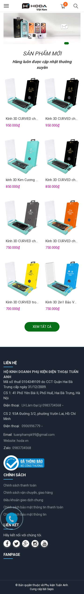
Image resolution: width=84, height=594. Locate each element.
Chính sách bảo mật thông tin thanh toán (33, 507)
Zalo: (7, 448)
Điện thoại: (12, 405)
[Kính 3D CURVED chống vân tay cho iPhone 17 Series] (61, 218)
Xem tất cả (42, 327)
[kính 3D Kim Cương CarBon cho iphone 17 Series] (22, 157)
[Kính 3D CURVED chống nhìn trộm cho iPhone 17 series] (22, 218)
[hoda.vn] (34, 6)
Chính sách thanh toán (20, 485)
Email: (8, 435)
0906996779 (31, 426)
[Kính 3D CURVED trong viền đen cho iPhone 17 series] (22, 279)
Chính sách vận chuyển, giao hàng (28, 492)
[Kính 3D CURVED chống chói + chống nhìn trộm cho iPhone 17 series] (61, 96)
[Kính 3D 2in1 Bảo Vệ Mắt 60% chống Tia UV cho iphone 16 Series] (61, 279)
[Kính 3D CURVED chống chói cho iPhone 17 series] (61, 157)
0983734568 (21, 448)
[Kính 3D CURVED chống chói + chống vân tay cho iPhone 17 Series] (22, 96)
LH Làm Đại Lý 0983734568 (41, 405)
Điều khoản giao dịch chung (23, 500)
